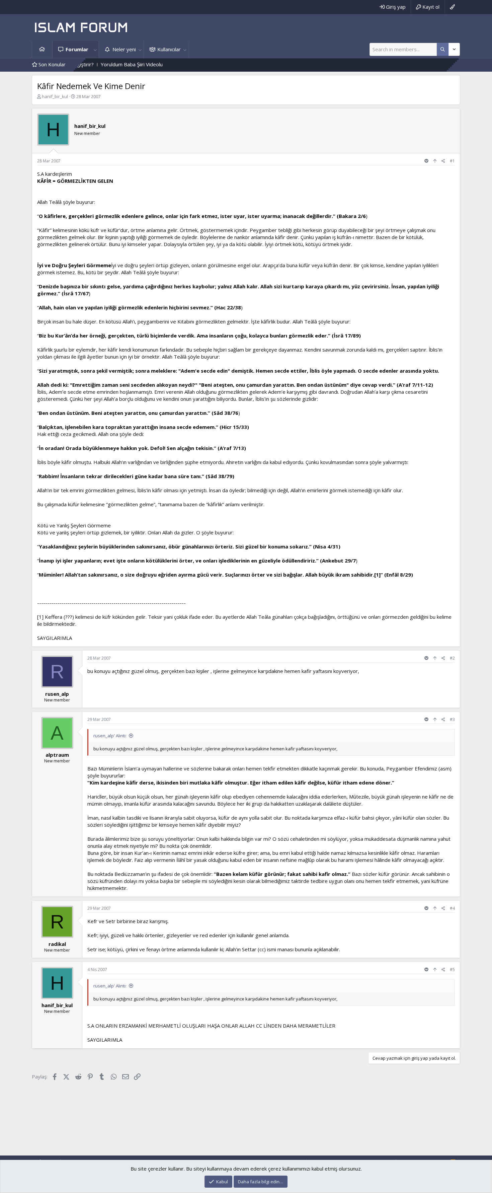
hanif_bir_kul (55, 96)
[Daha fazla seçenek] (442, 49)
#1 (452, 161)
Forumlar (77, 49)
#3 (452, 719)
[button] (95, 49)
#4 (452, 908)
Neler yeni (124, 49)
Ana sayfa (42, 49)
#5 (452, 969)
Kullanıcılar (169, 49)
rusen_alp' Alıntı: (110, 736)
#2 (452, 658)
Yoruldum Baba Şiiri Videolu (94, 64)
